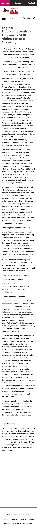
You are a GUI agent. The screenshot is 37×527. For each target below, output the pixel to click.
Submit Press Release (10, 519)
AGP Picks (5, 3)
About (9, 515)
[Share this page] (34, 18)
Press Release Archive (22, 515)
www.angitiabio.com (20, 275)
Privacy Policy (28, 524)
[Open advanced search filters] (28, 18)
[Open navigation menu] (4, 18)
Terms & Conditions (27, 519)
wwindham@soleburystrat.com (13, 289)
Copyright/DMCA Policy (12, 524)
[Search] (24, 18)
